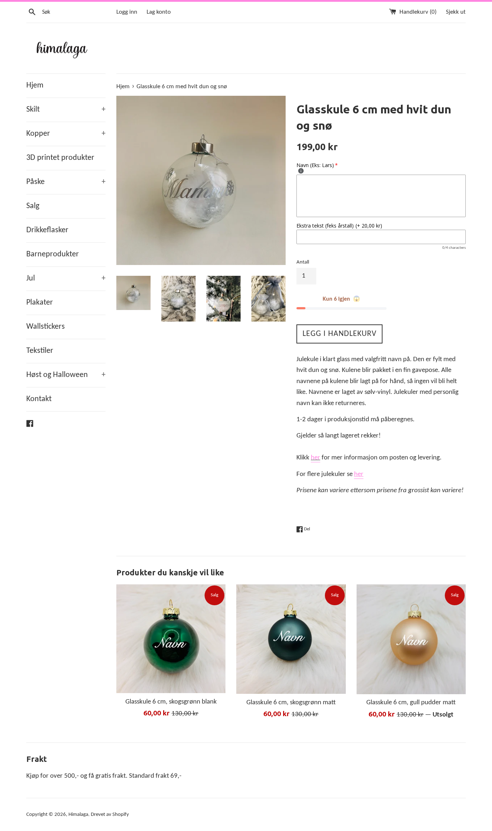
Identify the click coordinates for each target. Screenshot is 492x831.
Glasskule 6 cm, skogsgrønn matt (291, 702)
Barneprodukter (52, 254)
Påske (66, 182)
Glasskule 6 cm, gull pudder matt (411, 703)
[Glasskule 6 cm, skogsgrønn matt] (290, 639)
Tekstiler (39, 351)
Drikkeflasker (47, 230)
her (315, 457)
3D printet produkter (60, 158)
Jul (66, 278)
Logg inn (126, 12)
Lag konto (159, 12)
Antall (302, 262)
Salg (32, 206)
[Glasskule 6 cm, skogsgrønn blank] (170, 638)
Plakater (39, 302)
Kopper (66, 134)
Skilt (66, 109)
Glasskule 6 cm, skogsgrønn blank (171, 702)
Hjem (35, 85)
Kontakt (39, 399)
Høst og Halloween (66, 375)
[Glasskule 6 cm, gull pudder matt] (411, 639)
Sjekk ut (456, 12)
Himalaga (78, 814)
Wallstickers (45, 327)
